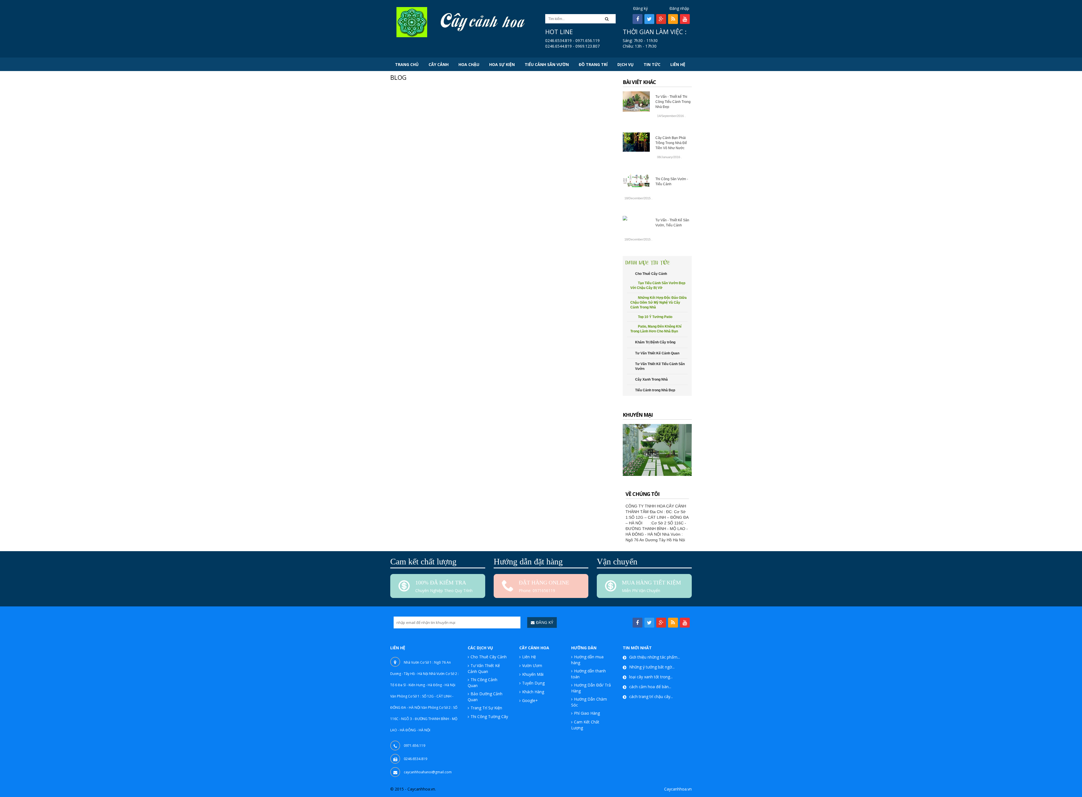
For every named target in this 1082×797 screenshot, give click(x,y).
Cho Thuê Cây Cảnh (489, 656)
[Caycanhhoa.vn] (411, 21)
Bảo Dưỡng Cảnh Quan (485, 696)
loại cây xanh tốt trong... (651, 676)
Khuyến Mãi (533, 674)
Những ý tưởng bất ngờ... (652, 667)
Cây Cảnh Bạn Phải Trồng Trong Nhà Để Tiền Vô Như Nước (671, 143)
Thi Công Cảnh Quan (482, 682)
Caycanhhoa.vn (678, 789)
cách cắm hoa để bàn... (650, 686)
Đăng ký (640, 8)
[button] (608, 18)
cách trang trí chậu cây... (651, 696)
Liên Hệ (529, 656)
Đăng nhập (679, 8)
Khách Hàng (533, 691)
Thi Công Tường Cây (489, 716)
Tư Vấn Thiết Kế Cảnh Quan (484, 668)
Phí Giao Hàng (587, 713)
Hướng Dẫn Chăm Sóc (589, 702)
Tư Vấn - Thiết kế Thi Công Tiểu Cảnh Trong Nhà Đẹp (673, 102)
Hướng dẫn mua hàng (587, 659)
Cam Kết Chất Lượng (585, 724)
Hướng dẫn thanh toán (588, 673)
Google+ (530, 700)
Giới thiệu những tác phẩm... (654, 657)
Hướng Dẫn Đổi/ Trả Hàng (591, 688)
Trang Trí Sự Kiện (486, 707)
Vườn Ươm (532, 665)
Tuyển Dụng (533, 683)
